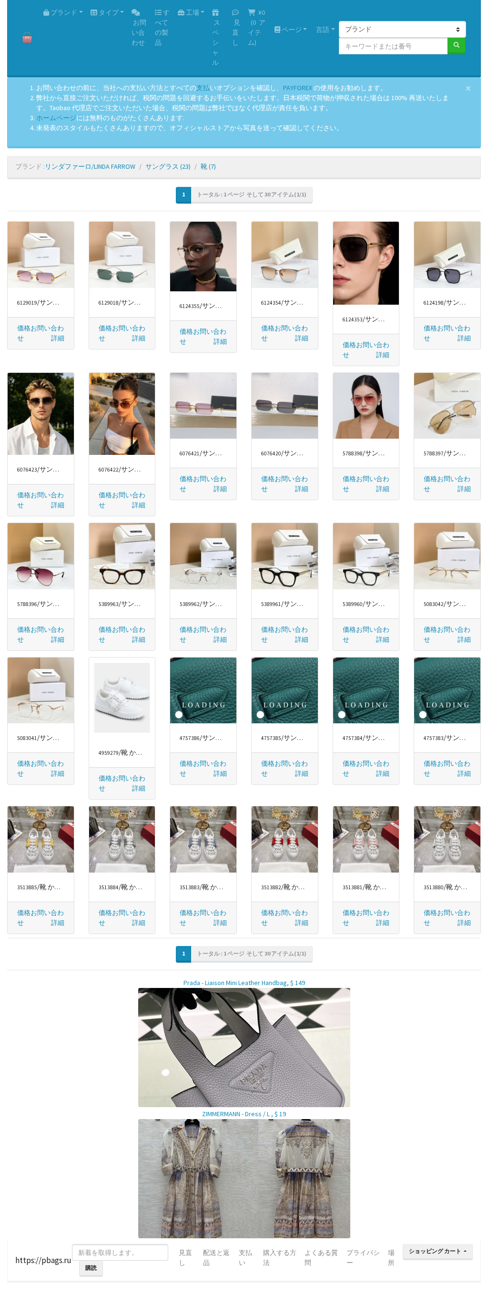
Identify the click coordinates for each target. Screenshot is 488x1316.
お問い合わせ (139, 32)
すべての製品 (162, 27)
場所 (391, 1257)
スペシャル (216, 42)
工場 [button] (191, 12)
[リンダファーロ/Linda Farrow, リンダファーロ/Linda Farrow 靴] (122, 698)
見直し (236, 32)
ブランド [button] (63, 12)
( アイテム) (256, 27)
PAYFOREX (297, 87)
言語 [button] (322, 29)
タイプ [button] (108, 12)
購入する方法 (279, 1257)
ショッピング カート (435, 1250)
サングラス (168, 166)
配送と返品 (216, 1257)
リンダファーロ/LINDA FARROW (90, 166)
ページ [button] (291, 29)
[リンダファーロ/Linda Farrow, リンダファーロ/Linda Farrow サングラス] (41, 255)
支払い (245, 1257)
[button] (57, 338)
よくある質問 (321, 1257)
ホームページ (56, 117)
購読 (91, 1267)
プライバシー (363, 1257)
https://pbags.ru (43, 1260)
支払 (203, 87)
